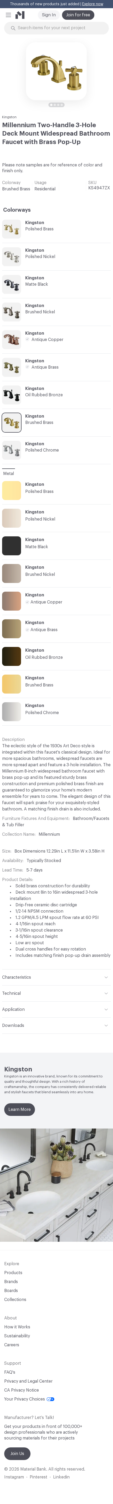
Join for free (78, 15)
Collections (15, 1300)
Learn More (19, 1109)
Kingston (9, 117)
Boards (11, 1291)
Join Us (17, 1454)
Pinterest (38, 1477)
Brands (11, 1282)
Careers (11, 1345)
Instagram (14, 1477)
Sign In (49, 15)
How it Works (17, 1327)
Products (13, 1273)
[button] (8, 15)
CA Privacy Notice (21, 1390)
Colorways (17, 210)
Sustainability (17, 1336)
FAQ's (9, 1372)
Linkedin (61, 1477)
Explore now (92, 4)
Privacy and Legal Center (28, 1381)
